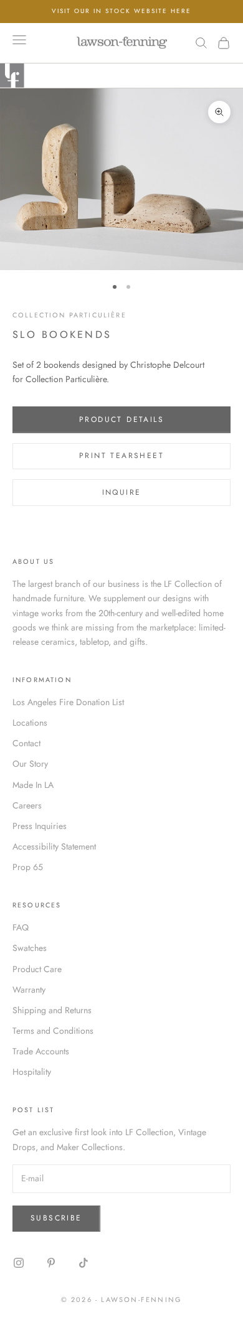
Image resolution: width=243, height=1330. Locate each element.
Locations (29, 722)
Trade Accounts (40, 1051)
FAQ (20, 927)
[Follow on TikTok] (83, 1263)
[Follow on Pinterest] (51, 1263)
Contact (26, 743)
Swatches (29, 948)
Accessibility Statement (54, 846)
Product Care (37, 969)
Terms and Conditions (52, 1030)
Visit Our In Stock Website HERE (121, 11)
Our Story (30, 763)
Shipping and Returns (52, 1010)
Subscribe (56, 1218)
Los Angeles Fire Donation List (68, 702)
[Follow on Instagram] (18, 1263)
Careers (27, 805)
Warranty (28, 989)
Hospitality (31, 1071)
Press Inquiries (39, 826)
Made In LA (33, 785)
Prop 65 (27, 867)
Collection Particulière (69, 315)
